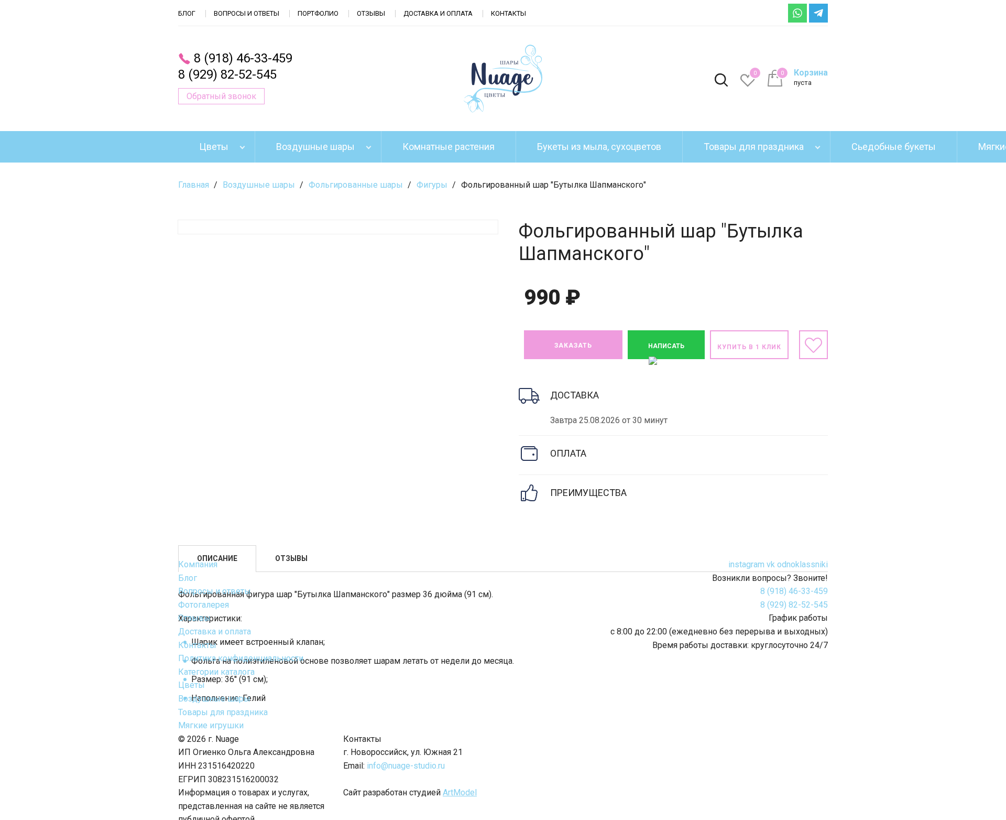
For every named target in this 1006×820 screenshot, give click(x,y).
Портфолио (318, 13)
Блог (186, 13)
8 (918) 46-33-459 (243, 58)
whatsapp (797, 13)
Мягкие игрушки (211, 725)
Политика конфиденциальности (240, 658)
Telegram (818, 13)
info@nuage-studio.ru (406, 766)
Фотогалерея (203, 605)
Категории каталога (216, 672)
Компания (197, 564)
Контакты (508, 13)
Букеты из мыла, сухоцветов (599, 146)
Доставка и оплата (438, 13)
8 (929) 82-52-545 (227, 74)
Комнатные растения (448, 146)
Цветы (213, 146)
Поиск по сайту (721, 80)
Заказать (573, 345)
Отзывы (371, 13)
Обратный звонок (221, 96)
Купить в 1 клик (749, 347)
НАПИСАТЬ (666, 346)
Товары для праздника (754, 146)
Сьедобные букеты (893, 146)
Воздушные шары (315, 146)
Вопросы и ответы (246, 13)
